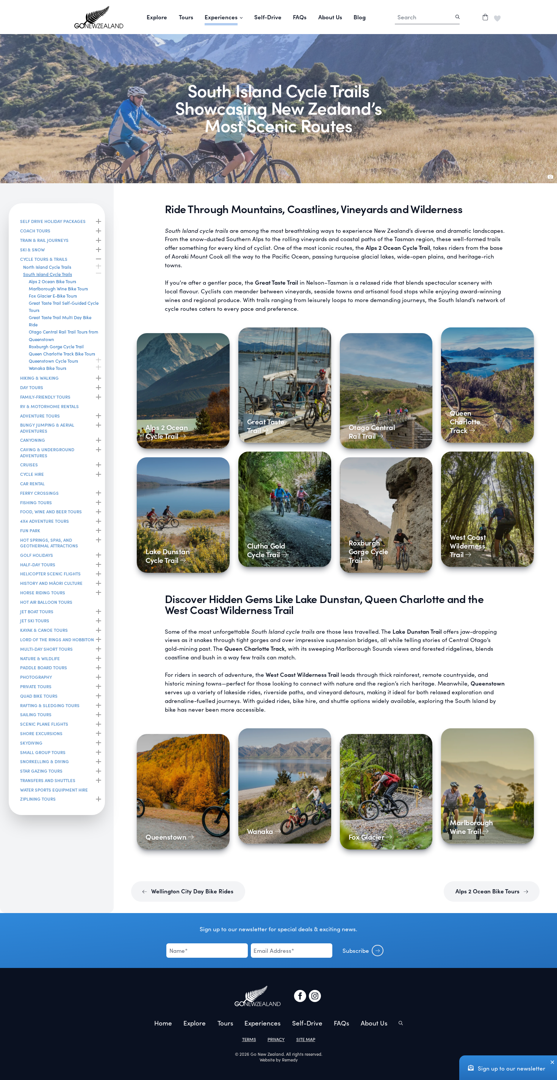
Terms (249, 1039)
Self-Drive (268, 17)
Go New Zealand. (267, 1054)
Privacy (276, 1039)
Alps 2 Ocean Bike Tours (488, 891)
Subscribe (356, 950)
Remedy (290, 1060)
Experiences (262, 1022)
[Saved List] (497, 17)
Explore (157, 17)
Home (163, 1022)
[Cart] (485, 17)
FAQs (300, 17)
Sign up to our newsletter (510, 1068)
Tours (186, 17)
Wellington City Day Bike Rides (191, 891)
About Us (330, 17)
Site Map (305, 1039)
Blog (360, 17)
